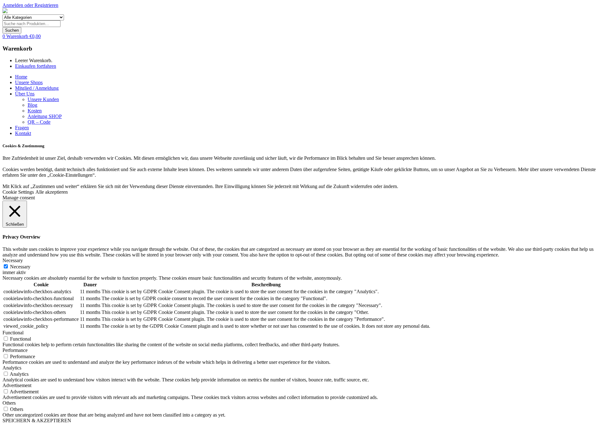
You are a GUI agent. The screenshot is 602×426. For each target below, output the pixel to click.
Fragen (22, 127)
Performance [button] (15, 350)
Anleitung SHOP (45, 116)
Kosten (35, 110)
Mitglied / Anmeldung (37, 88)
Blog (32, 105)
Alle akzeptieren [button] (51, 192)
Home (21, 76)
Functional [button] (13, 332)
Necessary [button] (13, 260)
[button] (22, 36)
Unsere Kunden (43, 99)
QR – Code (39, 122)
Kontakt (23, 133)
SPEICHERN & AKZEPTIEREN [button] (37, 420)
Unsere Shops (29, 82)
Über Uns (24, 93)
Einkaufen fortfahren (35, 66)
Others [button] (9, 403)
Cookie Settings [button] (18, 192)
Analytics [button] (12, 367)
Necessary (20, 266)
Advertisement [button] (17, 385)
